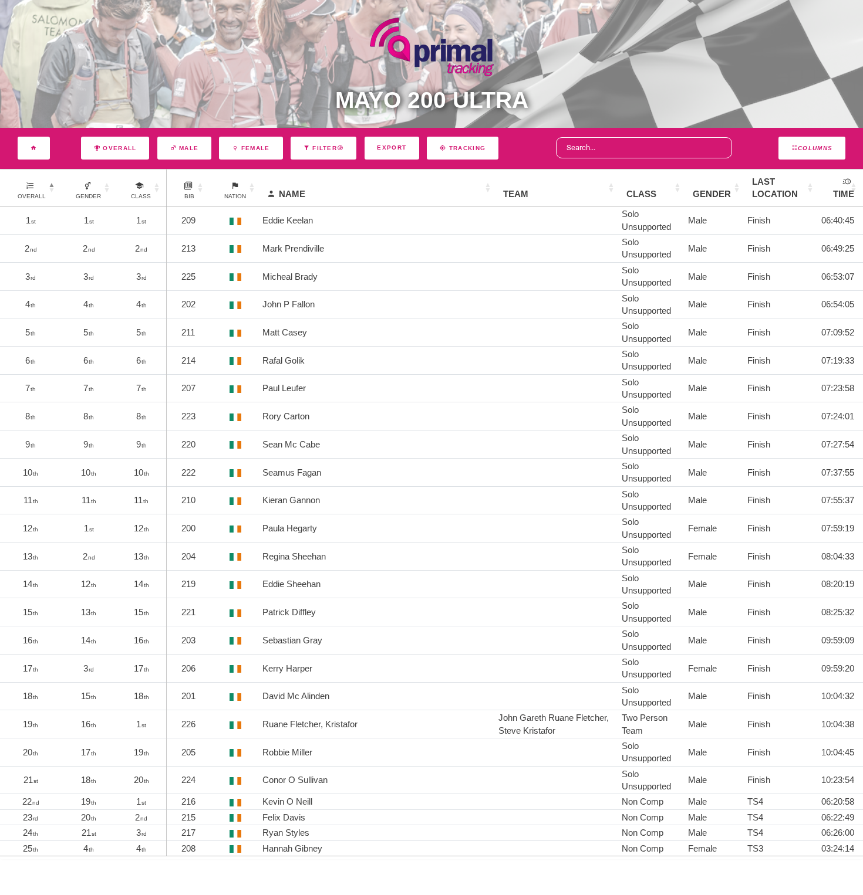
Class (641, 194)
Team (515, 194)
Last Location (775, 188)
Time (843, 194)
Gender (712, 194)
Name (292, 194)
